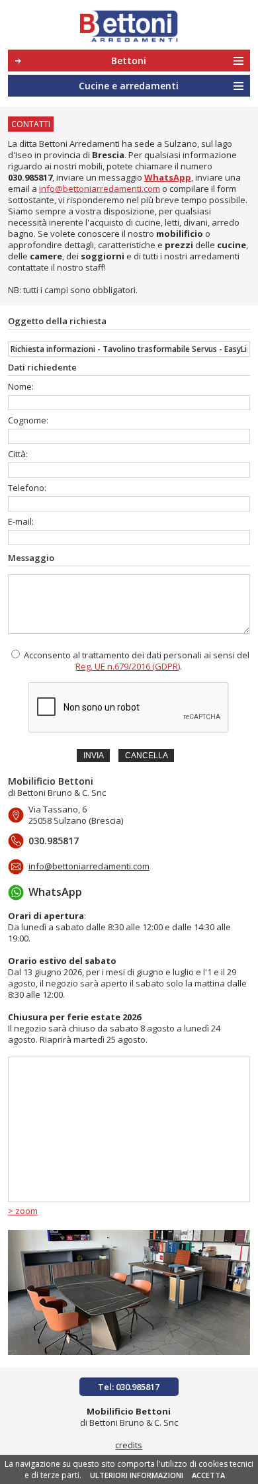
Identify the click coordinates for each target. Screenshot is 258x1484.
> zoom (23, 1211)
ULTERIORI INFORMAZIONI (136, 1475)
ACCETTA (208, 1475)
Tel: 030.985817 (128, 1387)
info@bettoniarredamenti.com (99, 189)
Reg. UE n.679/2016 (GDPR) (127, 666)
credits (128, 1445)
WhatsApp (55, 892)
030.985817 (30, 177)
